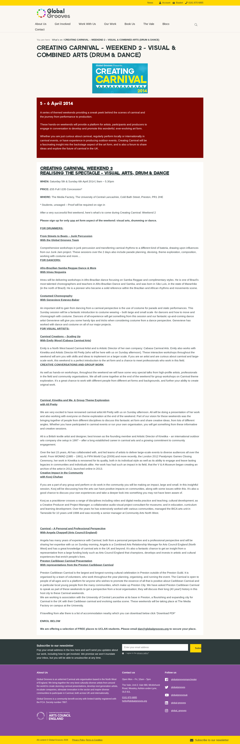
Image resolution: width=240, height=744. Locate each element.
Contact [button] (40, 29)
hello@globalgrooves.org (134, 701)
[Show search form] (194, 23)
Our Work (110, 23)
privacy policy (142, 653)
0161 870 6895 (129, 697)
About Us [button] (40, 23)
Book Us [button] (130, 23)
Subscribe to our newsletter (212, 740)
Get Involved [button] (62, 23)
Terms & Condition (94, 740)
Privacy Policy (78, 740)
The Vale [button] (148, 23)
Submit (198, 648)
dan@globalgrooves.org (153, 628)
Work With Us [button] (87, 23)
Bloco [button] (165, 23)
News (150, 3)
